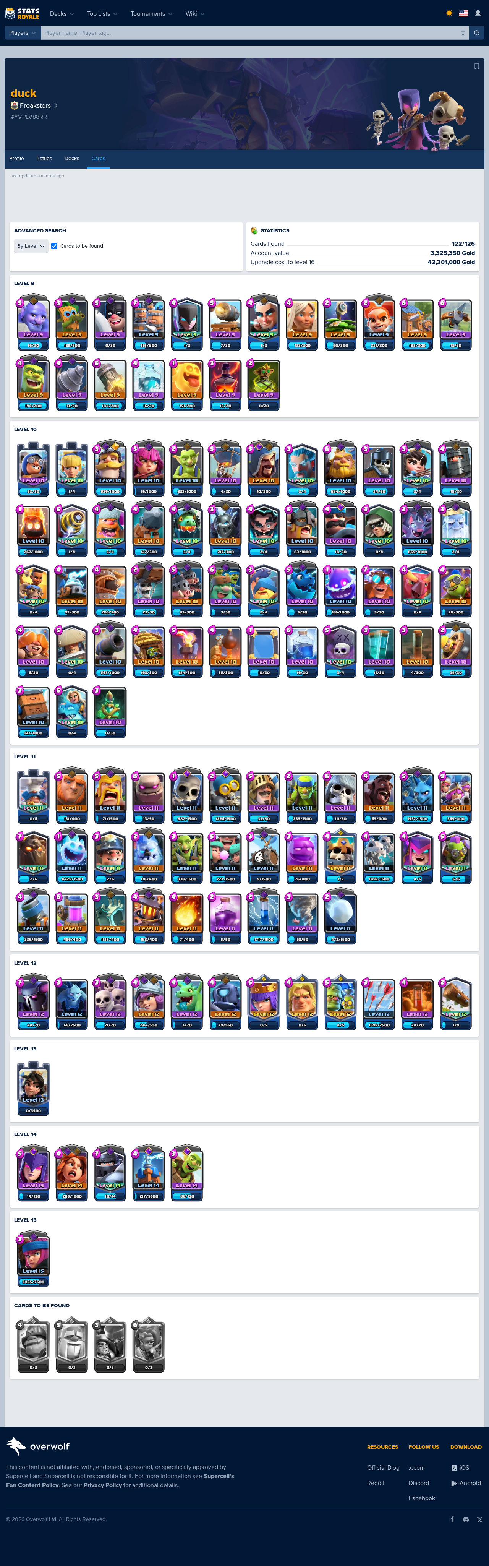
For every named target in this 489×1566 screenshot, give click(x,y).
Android (469, 1483)
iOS (463, 1468)
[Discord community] (466, 1519)
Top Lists (98, 14)
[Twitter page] (480, 1519)
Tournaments (148, 14)
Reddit (376, 1483)
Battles (44, 158)
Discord (419, 1483)
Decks (58, 14)
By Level (27, 246)
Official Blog (383, 1468)
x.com (417, 1468)
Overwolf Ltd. (41, 1519)
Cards (98, 158)
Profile (16, 158)
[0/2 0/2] (33, 1339)
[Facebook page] (452, 1519)
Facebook (422, 1498)
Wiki (191, 14)
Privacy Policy (103, 1485)
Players (18, 33)
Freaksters (35, 105)
